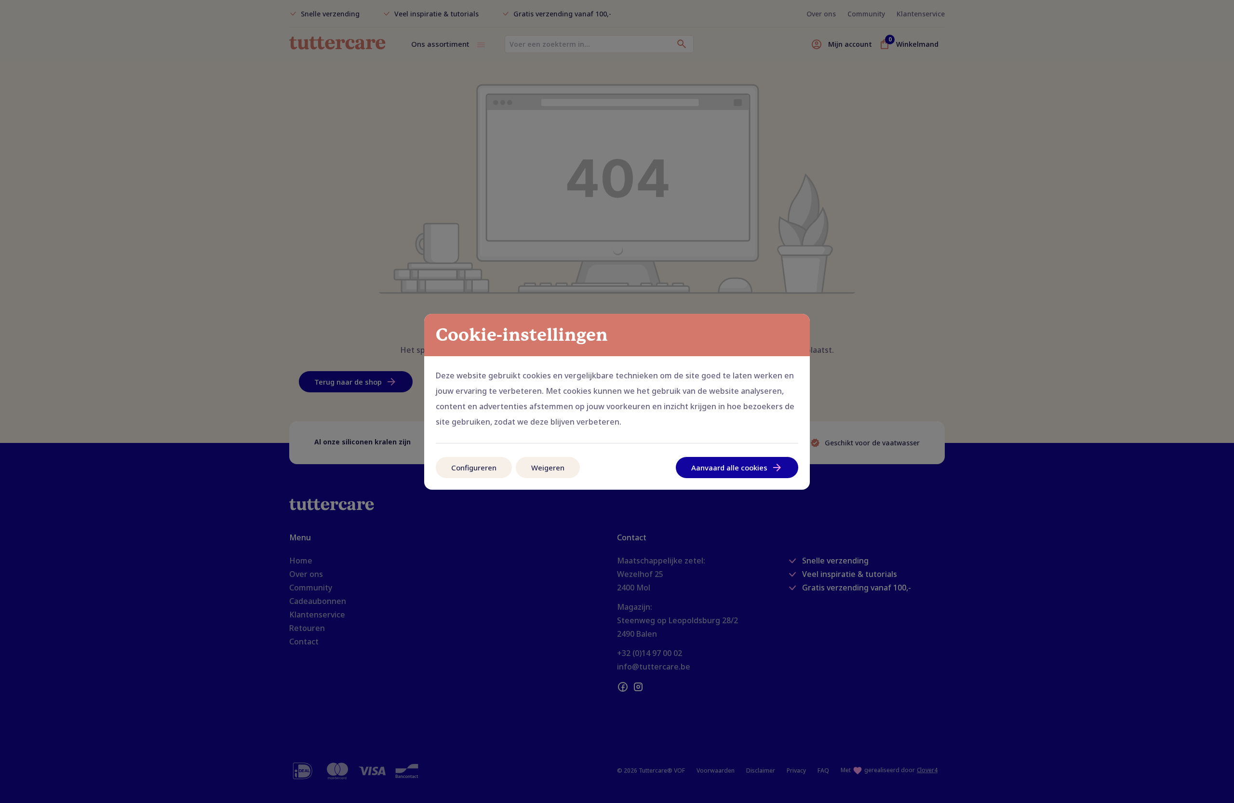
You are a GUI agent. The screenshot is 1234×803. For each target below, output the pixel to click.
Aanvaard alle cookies (729, 467)
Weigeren (547, 467)
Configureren (473, 467)
